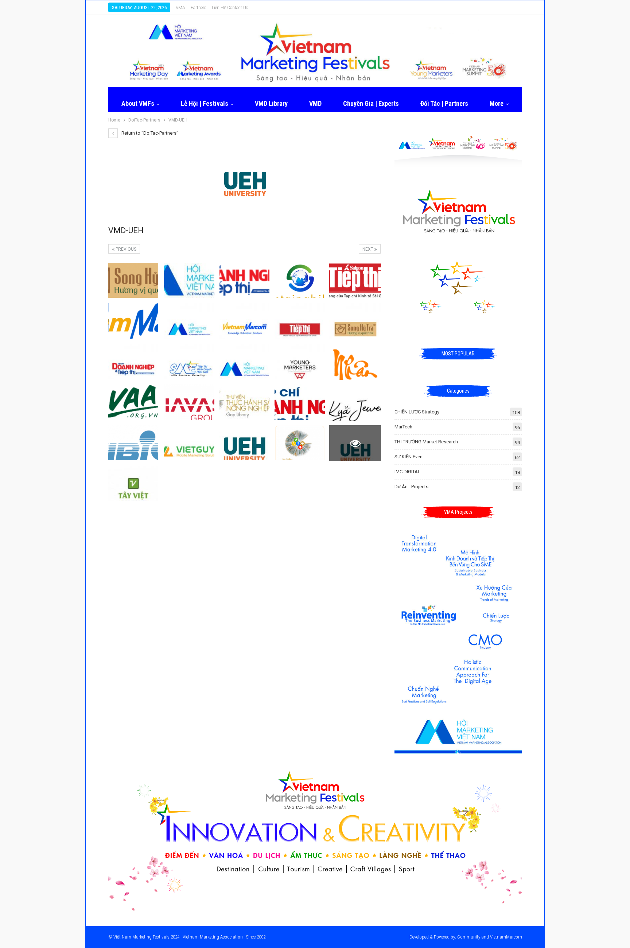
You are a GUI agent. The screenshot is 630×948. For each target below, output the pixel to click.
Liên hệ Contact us (230, 7)
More (496, 103)
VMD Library (271, 103)
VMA (180, 7)
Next (368, 249)
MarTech (403, 426)
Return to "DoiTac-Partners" (149, 133)
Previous (125, 249)
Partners (198, 7)
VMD (315, 103)
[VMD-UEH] (133, 280)
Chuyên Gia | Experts (371, 103)
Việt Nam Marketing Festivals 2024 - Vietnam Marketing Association (178, 937)
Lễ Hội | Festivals (204, 103)
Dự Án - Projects (411, 486)
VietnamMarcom (506, 937)
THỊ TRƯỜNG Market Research (426, 441)
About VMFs (137, 103)
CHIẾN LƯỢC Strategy (416, 412)
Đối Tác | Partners (444, 103)
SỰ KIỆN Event (409, 456)
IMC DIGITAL (407, 471)
